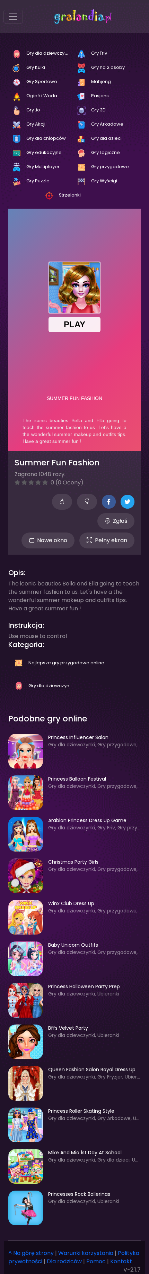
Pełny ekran (111, 540)
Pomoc (96, 1261)
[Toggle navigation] (13, 17)
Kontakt (121, 1261)
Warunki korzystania (85, 1253)
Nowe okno (52, 540)
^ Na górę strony (31, 1253)
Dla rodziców (64, 1261)
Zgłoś (120, 521)
